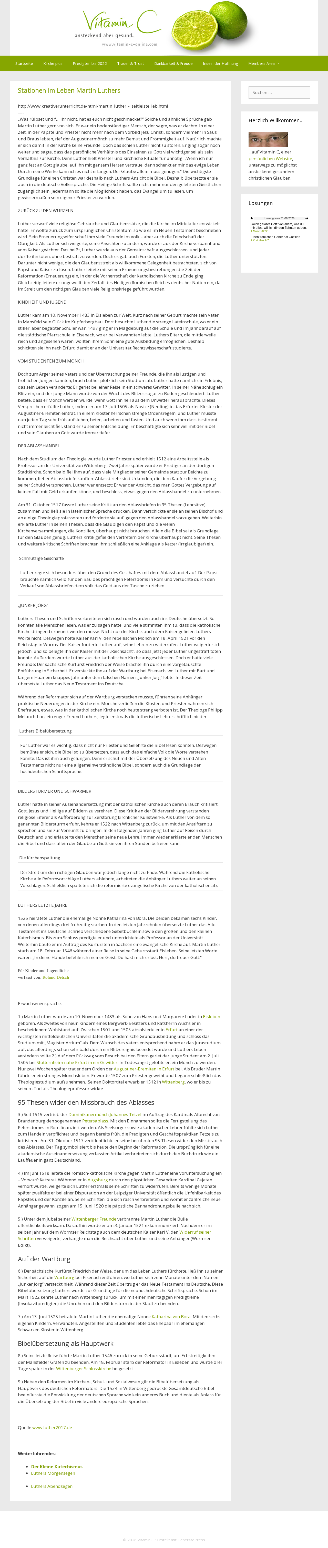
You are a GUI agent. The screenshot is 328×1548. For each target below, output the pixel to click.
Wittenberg (173, 1082)
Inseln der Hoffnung (220, 63)
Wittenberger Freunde (94, 1219)
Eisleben (211, 1016)
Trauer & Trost (130, 63)
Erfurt (172, 1030)
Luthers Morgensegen (53, 1473)
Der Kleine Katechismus (57, 1467)
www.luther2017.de (52, 1427)
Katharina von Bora (171, 1316)
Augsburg (98, 1180)
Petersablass (95, 1121)
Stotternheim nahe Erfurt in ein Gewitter (77, 1062)
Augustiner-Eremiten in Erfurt (144, 1069)
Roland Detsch (56, 977)
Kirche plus (53, 63)
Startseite (24, 63)
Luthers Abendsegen (52, 1486)
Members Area (261, 63)
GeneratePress (191, 1539)
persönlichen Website (270, 158)
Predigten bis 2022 (90, 63)
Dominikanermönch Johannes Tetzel (105, 1114)
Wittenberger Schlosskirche (84, 1368)
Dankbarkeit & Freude (173, 63)
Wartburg (64, 1277)
